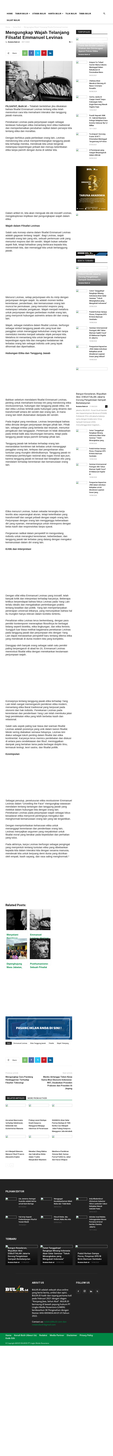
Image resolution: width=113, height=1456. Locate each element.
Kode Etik (10, 1338)
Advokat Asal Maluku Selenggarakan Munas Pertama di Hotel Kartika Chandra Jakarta (97, 1222)
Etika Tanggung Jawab (38, 1043)
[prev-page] (7, 1165)
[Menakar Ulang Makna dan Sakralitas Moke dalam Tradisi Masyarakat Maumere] (39, 1142)
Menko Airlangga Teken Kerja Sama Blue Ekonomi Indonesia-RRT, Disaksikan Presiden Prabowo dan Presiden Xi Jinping (56, 1083)
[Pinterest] (44, 53)
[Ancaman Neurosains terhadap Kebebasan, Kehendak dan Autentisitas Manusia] (16, 1111)
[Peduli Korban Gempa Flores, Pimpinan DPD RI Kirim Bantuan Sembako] (81, 314)
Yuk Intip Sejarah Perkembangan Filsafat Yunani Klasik (28, 1219)
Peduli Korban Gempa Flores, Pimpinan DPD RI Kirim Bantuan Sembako (90, 1256)
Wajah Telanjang (63, 1043)
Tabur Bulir (21, 13)
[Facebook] (31, 53)
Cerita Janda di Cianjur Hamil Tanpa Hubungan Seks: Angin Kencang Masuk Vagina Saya (98, 102)
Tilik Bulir (71, 13)
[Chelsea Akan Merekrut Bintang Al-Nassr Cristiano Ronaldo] (81, 83)
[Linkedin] (50, 53)
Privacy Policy (86, 1335)
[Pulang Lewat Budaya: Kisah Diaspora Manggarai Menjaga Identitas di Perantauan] (39, 1111)
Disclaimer (72, 1335)
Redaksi (43, 1335)
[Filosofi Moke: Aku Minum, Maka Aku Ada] (46, 1219)
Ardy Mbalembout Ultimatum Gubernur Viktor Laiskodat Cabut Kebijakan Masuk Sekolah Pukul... (98, 1204)
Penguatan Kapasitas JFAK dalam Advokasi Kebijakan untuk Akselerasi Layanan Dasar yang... (97, 487)
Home (10, 13)
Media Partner (57, 1335)
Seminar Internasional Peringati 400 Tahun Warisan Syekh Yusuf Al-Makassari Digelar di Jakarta (98, 333)
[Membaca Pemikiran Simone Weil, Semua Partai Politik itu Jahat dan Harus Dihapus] (62, 1142)
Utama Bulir (39, 13)
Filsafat (51, 1043)
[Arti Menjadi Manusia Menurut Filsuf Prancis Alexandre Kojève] (16, 1142)
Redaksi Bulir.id (14, 42)
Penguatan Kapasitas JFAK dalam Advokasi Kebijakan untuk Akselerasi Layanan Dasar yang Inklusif (98, 351)
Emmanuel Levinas (20, 1043)
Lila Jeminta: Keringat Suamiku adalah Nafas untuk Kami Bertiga (27, 1201)
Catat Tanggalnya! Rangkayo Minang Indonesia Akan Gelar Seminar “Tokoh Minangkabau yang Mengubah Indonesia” (56, 1253)
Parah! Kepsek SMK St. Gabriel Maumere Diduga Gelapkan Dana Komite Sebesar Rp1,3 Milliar (98, 120)
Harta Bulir (54, 13)
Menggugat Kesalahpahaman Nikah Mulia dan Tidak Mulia (63, 1201)
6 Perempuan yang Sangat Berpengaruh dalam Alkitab (97, 152)
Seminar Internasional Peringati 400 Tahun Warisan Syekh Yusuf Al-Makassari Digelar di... (97, 469)
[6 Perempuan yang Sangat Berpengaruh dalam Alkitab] (81, 153)
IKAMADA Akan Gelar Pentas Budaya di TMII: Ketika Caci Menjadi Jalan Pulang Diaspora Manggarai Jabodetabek (62, 1125)
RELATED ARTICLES (15, 1098)
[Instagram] (84, 1291)
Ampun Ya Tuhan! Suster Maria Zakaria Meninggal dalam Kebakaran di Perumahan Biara (97, 67)
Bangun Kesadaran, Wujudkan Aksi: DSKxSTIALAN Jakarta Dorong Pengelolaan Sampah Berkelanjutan (89, 274)
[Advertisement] (75, 6)
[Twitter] (37, 53)
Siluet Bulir (13, 20)
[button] (104, 13)
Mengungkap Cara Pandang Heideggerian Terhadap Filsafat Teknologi (19, 1080)
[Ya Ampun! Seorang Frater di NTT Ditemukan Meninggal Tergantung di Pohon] (81, 137)
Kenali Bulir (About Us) (25, 1335)
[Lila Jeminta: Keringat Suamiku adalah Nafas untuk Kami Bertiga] (11, 1201)
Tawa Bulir (85, 13)
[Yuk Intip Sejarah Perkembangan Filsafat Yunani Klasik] (11, 1219)
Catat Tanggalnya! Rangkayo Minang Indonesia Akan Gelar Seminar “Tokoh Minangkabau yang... (97, 435)
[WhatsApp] (25, 53)
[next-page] (11, 1165)
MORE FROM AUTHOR (37, 1098)
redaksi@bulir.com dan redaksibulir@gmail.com (49, 1323)
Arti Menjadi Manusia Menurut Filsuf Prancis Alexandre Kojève (15, 1154)
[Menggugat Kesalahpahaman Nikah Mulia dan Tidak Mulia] (46, 1201)
